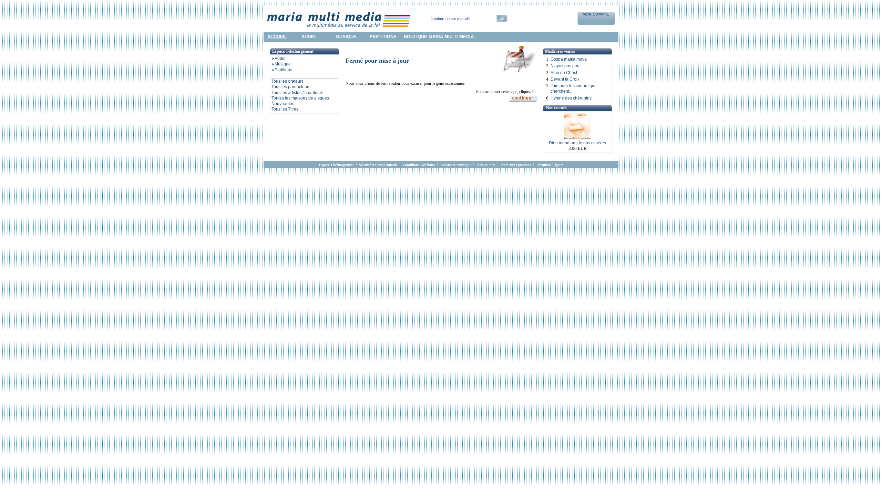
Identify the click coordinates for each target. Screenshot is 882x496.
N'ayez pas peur (566, 65)
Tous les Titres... (286, 109)
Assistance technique (455, 165)
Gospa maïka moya (569, 59)
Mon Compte (596, 14)
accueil (277, 36)
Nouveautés (556, 107)
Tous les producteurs (290, 86)
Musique (283, 64)
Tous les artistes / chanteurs (297, 92)
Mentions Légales (550, 165)
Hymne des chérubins (571, 98)
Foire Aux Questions (516, 165)
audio (308, 36)
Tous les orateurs (287, 81)
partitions (383, 36)
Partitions (283, 70)
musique (346, 36)
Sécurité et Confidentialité (378, 165)
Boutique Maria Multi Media (439, 36)
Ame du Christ (564, 72)
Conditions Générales (419, 165)
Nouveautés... (284, 103)
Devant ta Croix (565, 79)
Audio (280, 58)
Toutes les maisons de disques (300, 98)
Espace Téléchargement (336, 165)
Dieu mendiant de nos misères (577, 143)
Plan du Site (485, 165)
